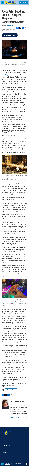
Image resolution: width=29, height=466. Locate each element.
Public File (5, 449)
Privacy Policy (6, 445)
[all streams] (27, 464)
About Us (5, 442)
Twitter (5, 456)
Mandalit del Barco (7, 26)
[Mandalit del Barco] (5, 404)
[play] (2, 464)
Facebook (5, 452)
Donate (24, 2)
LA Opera (7, 75)
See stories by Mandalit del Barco (18, 418)
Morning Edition (11, 390)
